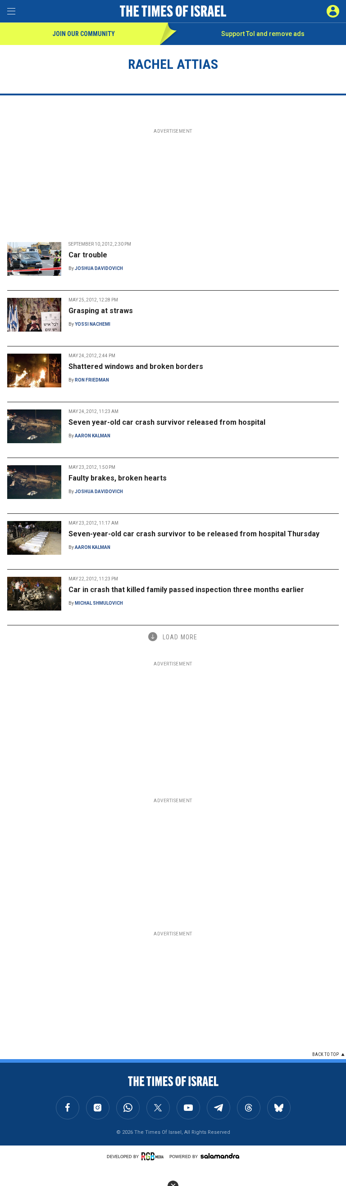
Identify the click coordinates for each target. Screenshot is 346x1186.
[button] (333, 11)
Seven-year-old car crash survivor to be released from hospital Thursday (193, 534)
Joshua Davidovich (99, 268)
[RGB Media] (154, 1156)
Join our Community (83, 33)
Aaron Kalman (92, 435)
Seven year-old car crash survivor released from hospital (166, 422)
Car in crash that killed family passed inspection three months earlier (186, 589)
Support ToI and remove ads (263, 33)
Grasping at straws (100, 310)
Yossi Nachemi (92, 324)
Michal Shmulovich (99, 603)
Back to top (325, 1054)
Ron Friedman (92, 379)
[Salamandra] (219, 1156)
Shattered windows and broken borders (135, 366)
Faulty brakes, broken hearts (117, 478)
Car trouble (87, 255)
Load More (180, 637)
